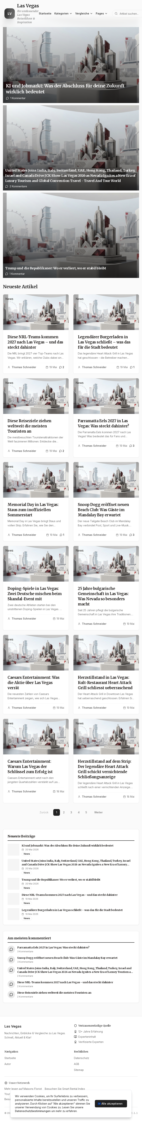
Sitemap (79, 1069)
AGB (76, 1063)
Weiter (98, 812)
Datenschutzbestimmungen (33, 1111)
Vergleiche (82, 13)
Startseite (45, 13)
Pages (100, 13)
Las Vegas (12, 1026)
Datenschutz (81, 1058)
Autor (7, 1063)
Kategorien (61, 13)
